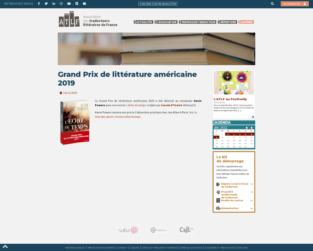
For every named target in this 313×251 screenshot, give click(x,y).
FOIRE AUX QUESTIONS (191, 247)
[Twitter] (46, 3)
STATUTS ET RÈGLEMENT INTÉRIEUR (159, 247)
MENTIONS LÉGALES (75, 247)
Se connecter (292, 3)
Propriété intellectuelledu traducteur (229, 194)
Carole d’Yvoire (171, 105)
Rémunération (229, 208)
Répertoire (228, 22)
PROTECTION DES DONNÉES (101, 247)
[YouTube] (69, 3)
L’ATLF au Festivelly (230, 99)
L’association (166, 22)
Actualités (144, 22)
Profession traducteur (198, 22)
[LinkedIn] (54, 3)
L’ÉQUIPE (134, 247)
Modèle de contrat (232, 200)
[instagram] (61, 3)
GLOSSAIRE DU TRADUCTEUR (219, 247)
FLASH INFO (242, 247)
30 (228, 134)
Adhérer (247, 22)
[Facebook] (39, 3)
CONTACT (122, 247)
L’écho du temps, (136, 105)
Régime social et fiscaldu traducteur (234, 185)
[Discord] (77, 3)
